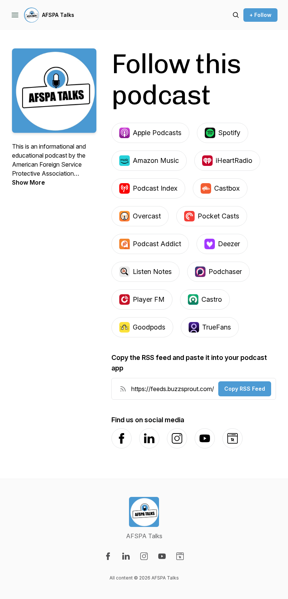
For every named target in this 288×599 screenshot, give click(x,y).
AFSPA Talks (58, 15)
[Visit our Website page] (180, 556)
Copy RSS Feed (244, 388)
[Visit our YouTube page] (162, 556)
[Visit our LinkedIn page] (126, 556)
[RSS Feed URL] (123, 389)
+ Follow (260, 15)
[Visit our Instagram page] (144, 556)
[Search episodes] (236, 15)
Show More (28, 182)
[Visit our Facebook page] (108, 556)
